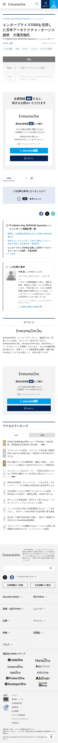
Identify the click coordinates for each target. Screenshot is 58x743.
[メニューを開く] (4, 4)
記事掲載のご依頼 (15, 585)
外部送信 (15, 723)
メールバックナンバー (31, 143)
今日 (16, 435)
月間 (42, 435)
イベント (34, 49)
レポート (25, 49)
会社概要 (15, 711)
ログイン (30, 158)
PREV (9, 178)
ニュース (37, 608)
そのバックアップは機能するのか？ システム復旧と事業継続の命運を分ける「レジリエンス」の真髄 (31, 527)
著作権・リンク (18, 699)
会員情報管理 (17, 703)
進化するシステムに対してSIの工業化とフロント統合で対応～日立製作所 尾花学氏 (29, 242)
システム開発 (8, 49)
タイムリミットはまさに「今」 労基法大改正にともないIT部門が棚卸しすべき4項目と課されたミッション (31, 473)
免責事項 (15, 707)
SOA (17, 49)
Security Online (11, 596)
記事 (5, 620)
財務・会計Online (12, 608)
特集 (5, 632)
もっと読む (11, 253)
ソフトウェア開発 (46, 49)
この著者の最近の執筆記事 (30, 306)
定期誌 (36, 632)
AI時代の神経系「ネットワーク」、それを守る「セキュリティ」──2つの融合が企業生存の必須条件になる (31, 484)
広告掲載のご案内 (43, 585)
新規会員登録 (30, 150)
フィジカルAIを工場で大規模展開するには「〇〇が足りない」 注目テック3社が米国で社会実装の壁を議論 (30, 510)
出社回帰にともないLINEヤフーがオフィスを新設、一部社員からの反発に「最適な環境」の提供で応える (31, 492)
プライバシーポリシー (20, 719)
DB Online (38, 596)
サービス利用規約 (18, 715)
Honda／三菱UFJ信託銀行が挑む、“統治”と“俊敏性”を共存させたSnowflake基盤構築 (31, 518)
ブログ (6, 644)
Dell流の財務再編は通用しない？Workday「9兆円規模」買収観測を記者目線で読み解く (30, 443)
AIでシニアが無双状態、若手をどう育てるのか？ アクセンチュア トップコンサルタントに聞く (31, 501)
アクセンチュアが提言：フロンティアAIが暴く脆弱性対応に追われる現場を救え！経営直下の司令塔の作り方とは (31, 453)
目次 (29, 59)
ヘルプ (14, 695)
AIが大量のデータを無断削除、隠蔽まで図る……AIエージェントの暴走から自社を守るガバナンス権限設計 (31, 463)
